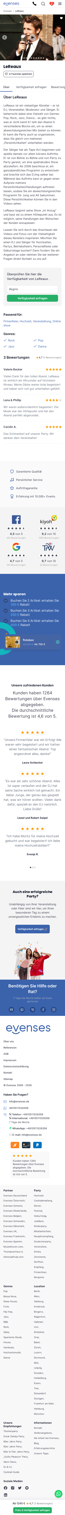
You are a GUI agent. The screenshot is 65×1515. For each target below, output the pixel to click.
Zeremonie (40, 1256)
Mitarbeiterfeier (42, 1231)
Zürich (37, 1347)
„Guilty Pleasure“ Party (15, 1456)
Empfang (39, 1267)
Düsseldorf (40, 1393)
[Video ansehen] (32, 37)
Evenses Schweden (14, 1221)
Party (37, 1190)
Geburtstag (40, 1216)
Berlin (37, 1291)
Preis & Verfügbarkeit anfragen (32, 1510)
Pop (40, 340)
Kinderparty (40, 1226)
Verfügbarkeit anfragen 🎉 (32, 928)
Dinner (37, 1205)
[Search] (43, 4)
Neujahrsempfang (43, 1236)
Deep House (10, 1301)
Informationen (43, 1422)
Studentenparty (42, 1241)
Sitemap (8, 1078)
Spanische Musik (12, 1337)
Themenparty (10, 1431)
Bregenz (38, 1311)
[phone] (32, 1009)
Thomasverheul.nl (13, 1251)
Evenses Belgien (12, 1216)
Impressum (9, 1059)
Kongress (39, 1277)
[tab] (22, 58)
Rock (11, 340)
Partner (8, 1190)
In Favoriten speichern (20, 73)
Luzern (37, 1352)
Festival (38, 1210)
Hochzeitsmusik (12, 1352)
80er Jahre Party (12, 1446)
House (7, 1342)
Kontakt (7, 1072)
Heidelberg (40, 1378)
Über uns (8, 1041)
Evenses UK (9, 1231)
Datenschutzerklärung (16, 1066)
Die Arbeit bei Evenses (46, 1438)
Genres (7, 1286)
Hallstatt (38, 1321)
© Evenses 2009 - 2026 (17, 1085)
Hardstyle (8, 1347)
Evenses (7, 11)
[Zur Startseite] (11, 3)
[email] (11, 1009)
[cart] (51, 3)
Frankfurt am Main (44, 1403)
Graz (36, 1337)
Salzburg (38, 1301)
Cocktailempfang (43, 1200)
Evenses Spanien (12, 1241)
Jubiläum (39, 1221)
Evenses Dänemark (13, 1226)
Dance (42, 346)
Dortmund (39, 1357)
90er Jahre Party (12, 1441)
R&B (5, 1321)
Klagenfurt (39, 1316)
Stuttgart (39, 1398)
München (39, 1413)
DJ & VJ (7, 1466)
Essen (37, 1383)
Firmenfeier (10, 321)
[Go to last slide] (4, 37)
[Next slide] (60, 37)
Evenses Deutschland (15, 1195)
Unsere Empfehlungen (12, 1424)
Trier (36, 1388)
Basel (37, 1342)
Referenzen (9, 1047)
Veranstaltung (42, 321)
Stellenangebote (43, 1432)
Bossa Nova (9, 1296)
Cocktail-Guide (11, 1472)
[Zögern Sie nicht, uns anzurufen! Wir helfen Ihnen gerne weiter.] (34, 3)
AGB (5, 1053)
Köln (36, 1362)
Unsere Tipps (41, 1453)
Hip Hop (7, 1311)
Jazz (11, 346)
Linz (36, 1326)
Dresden (38, 1373)
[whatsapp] (22, 1009)
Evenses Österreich (14, 1200)
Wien (36, 1296)
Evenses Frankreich (14, 1236)
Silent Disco (9, 1461)
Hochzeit (25, 321)
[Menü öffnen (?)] (60, 3)
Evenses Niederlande (15, 1210)
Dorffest (38, 1261)
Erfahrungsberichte (44, 1448)
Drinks (37, 1251)
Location (39, 1286)
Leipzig (38, 1367)
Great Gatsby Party (13, 1436)
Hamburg (39, 1408)
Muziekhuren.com (13, 1246)
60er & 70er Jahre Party (16, 1451)
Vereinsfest (40, 1246)
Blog (36, 1443)
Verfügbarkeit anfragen (32, 298)
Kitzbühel (39, 1332)
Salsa (6, 1332)
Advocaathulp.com (13, 1256)
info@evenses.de (32, 1134)
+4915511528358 (32, 1114)
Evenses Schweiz (12, 1205)
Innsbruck (39, 1306)
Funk (6, 1306)
